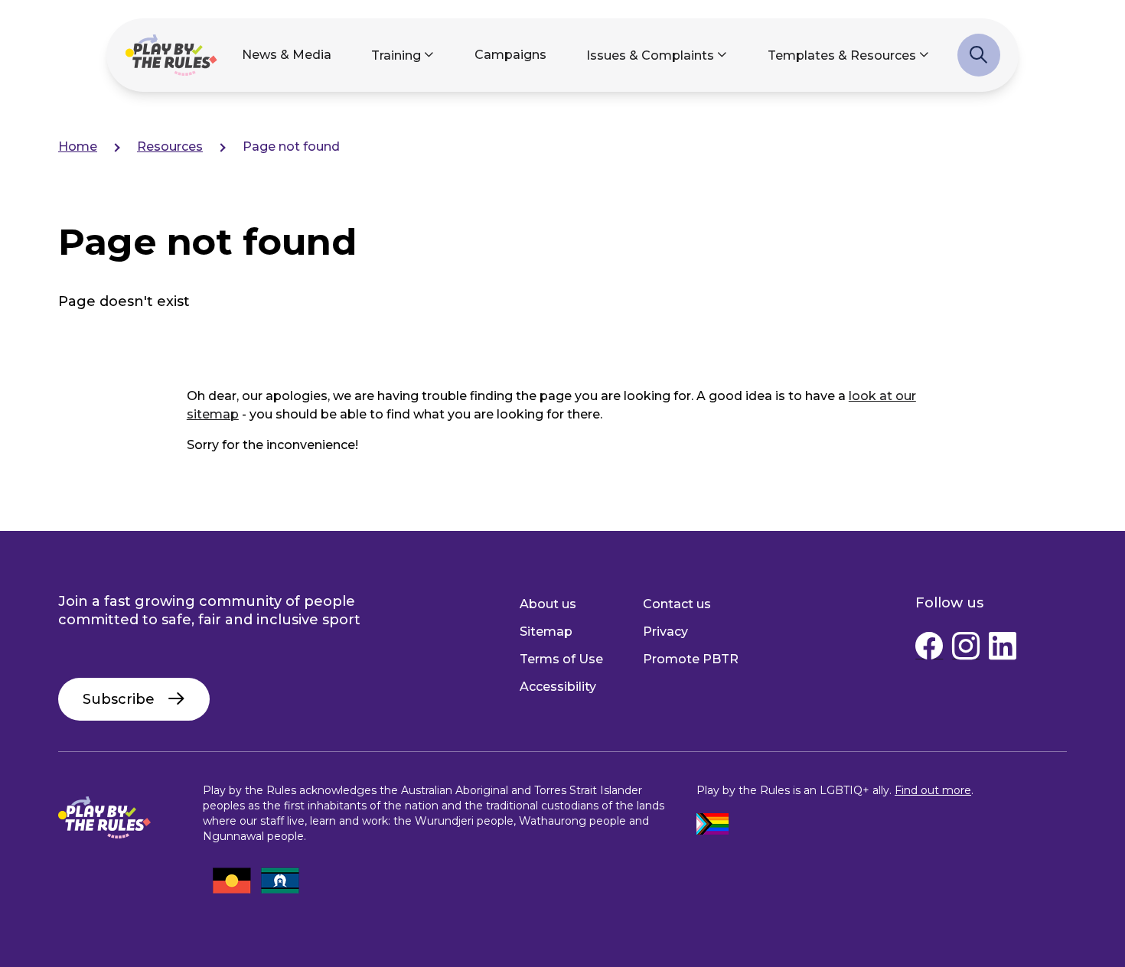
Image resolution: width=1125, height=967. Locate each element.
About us (548, 604)
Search (978, 63)
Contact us (677, 604)
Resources (170, 146)
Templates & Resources (842, 55)
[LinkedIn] (1002, 649)
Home (77, 146)
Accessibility (558, 686)
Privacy (665, 631)
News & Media (286, 54)
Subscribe (119, 699)
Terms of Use (561, 659)
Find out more (933, 790)
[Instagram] (966, 649)
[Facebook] (929, 649)
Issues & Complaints (650, 55)
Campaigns (510, 54)
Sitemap (546, 631)
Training (396, 55)
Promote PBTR (691, 659)
